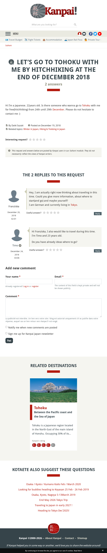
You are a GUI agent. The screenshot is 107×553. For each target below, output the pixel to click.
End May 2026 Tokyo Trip (53, 500)
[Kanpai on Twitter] (95, 34)
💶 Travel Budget (13, 39)
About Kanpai (53, 538)
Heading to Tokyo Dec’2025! (53, 510)
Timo (15, 245)
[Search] (75, 24)
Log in (26, 286)
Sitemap (82, 538)
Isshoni (8, 45)
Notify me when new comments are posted (32, 327)
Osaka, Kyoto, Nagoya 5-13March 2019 (53, 494)
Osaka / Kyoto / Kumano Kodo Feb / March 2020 (53, 484)
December (58, 109)
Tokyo (74, 204)
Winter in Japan (30, 129)
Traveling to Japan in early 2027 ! (53, 505)
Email (59, 276)
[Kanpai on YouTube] (100, 34)
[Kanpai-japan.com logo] (53, 11)
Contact (69, 538)
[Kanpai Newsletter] (84, 34)
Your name (12, 276)
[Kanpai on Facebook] (91, 34)
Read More (78, 551)
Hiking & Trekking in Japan (52, 129)
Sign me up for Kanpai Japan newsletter (31, 333)
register (35, 286)
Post (9, 340)
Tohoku (86, 105)
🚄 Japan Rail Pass (73, 39)
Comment (12, 296)
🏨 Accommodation (52, 39)
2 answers (53, 84)
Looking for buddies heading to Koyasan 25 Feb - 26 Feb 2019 (53, 489)
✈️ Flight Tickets (32, 39)
